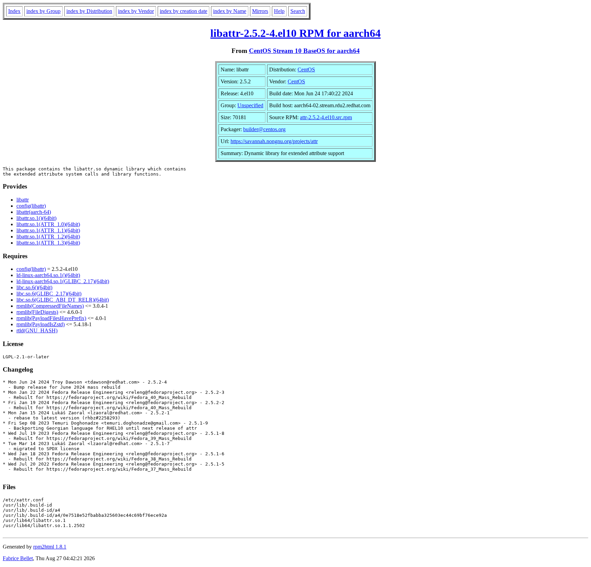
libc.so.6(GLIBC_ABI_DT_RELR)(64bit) (62, 300)
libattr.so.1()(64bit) (36, 218)
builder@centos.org (264, 129)
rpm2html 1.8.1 (49, 547)
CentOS (306, 69)
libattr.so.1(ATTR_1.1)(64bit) (48, 230)
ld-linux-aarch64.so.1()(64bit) (48, 275)
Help (279, 11)
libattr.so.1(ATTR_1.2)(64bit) (48, 236)
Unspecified (250, 105)
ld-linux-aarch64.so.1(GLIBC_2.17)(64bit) (62, 281)
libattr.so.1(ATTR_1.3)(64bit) (48, 243)
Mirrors (260, 11)
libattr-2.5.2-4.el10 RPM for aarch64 (295, 33)
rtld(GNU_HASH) (36, 330)
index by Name (229, 11)
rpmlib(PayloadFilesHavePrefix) (51, 318)
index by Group (43, 11)
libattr (22, 200)
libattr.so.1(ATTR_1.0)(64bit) (48, 224)
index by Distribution (89, 11)
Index (14, 11)
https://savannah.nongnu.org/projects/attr (274, 141)
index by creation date (183, 11)
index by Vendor (136, 11)
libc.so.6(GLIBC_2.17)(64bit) (48, 293)
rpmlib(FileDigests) (37, 312)
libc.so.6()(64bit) (34, 287)
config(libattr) (31, 206)
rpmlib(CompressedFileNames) (50, 306)
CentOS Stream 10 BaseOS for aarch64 (304, 50)
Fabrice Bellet (18, 558)
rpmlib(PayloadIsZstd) (40, 324)
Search (297, 11)
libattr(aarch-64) (33, 212)
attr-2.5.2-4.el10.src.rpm (326, 117)
